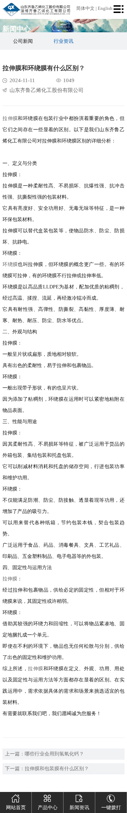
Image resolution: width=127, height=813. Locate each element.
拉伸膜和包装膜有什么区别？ (57, 768)
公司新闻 (23, 41)
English (105, 8)
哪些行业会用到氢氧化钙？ (54, 754)
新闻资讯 (79, 807)
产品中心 (48, 807)
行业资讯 (63, 41)
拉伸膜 (10, 118)
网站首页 (16, 807)
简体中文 (85, 8)
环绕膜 (10, 264)
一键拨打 (111, 807)
